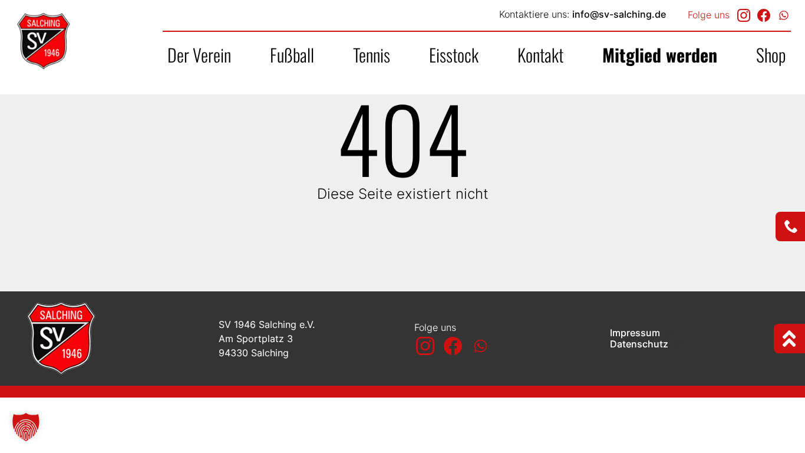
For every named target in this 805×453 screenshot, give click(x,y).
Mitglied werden (659, 54)
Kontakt (540, 54)
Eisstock (454, 54)
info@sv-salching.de (619, 14)
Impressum (636, 333)
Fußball (292, 54)
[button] (26, 427)
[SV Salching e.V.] (87, 41)
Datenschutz (640, 344)
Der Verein (199, 54)
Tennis (371, 54)
